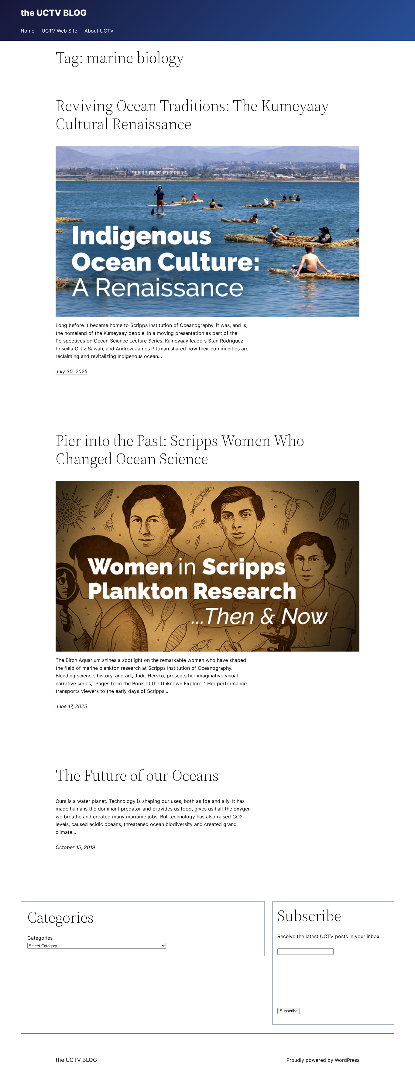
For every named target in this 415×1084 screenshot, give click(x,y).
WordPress (347, 1060)
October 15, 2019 (75, 847)
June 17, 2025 (71, 706)
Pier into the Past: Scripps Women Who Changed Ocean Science (180, 449)
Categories (40, 938)
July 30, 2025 (71, 371)
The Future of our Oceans (137, 775)
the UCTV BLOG (76, 1060)
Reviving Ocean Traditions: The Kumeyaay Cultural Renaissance (192, 114)
